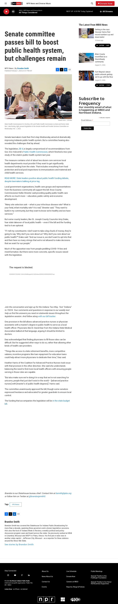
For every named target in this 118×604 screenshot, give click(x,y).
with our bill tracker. (47, 316)
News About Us (47, 576)
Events (44, 587)
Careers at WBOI (72, 582)
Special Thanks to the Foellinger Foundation (99, 577)
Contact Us (46, 582)
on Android (24, 589)
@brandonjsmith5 (37, 496)
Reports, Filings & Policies (75, 587)
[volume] (13, 11)
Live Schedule (71, 571)
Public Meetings (96, 571)
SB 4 (21, 149)
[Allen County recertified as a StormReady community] (86, 58)
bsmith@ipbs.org (63, 493)
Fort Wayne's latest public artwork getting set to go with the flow (104, 74)
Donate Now (106, 3)
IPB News (15, 504)
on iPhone (16, 589)
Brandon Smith (23, 68)
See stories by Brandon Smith (19, 544)
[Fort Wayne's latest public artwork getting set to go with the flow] (86, 76)
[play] (6, 11)
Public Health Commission (35, 152)
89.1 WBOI (8, 585)
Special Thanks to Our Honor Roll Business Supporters (101, 583)
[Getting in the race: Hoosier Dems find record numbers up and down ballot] (86, 33)
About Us (45, 571)
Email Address (87, 120)
